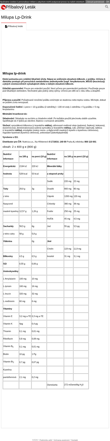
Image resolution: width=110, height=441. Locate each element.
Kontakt (74, 440)
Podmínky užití (46, 440)
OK (107, 2)
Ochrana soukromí (62, 440)
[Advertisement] (55, 50)
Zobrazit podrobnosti (95, 2)
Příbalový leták (15, 26)
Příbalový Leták (21, 7)
